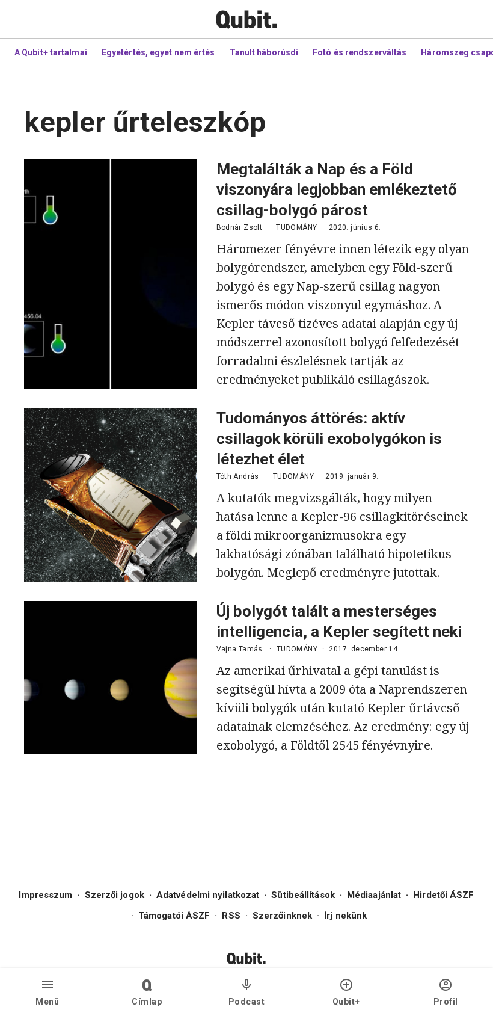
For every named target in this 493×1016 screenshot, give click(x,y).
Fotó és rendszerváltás (359, 52)
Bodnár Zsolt (239, 227)
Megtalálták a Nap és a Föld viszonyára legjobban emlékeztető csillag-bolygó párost (336, 189)
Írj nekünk (345, 915)
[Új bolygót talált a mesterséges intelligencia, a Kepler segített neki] (110, 677)
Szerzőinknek (282, 915)
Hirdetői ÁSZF (443, 895)
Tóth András (237, 476)
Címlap (147, 1001)
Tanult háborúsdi (264, 52)
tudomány (296, 227)
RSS (231, 915)
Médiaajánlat (374, 895)
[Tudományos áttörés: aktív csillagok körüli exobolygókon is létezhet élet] (110, 495)
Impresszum (45, 895)
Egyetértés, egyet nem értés (158, 52)
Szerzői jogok (114, 895)
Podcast (246, 1001)
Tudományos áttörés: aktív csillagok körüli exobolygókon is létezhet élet (329, 438)
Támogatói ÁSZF (174, 915)
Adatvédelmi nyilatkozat (207, 895)
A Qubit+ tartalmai (50, 52)
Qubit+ (346, 1001)
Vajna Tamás (239, 649)
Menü (47, 1001)
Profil (445, 1001)
